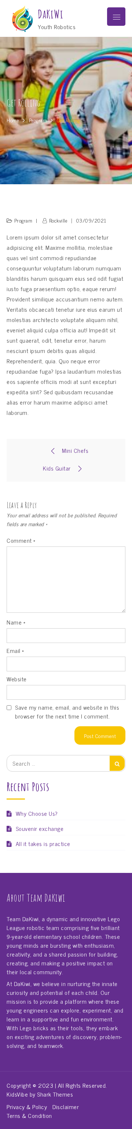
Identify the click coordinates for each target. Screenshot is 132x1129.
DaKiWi (50, 14)
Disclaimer (65, 1106)
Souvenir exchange (39, 828)
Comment (21, 540)
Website (17, 678)
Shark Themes (55, 1094)
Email (15, 650)
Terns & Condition (29, 1115)
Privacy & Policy (27, 1106)
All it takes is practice (43, 843)
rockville (58, 220)
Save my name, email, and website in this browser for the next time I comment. (67, 711)
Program (23, 220)
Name (16, 622)
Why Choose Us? (37, 813)
